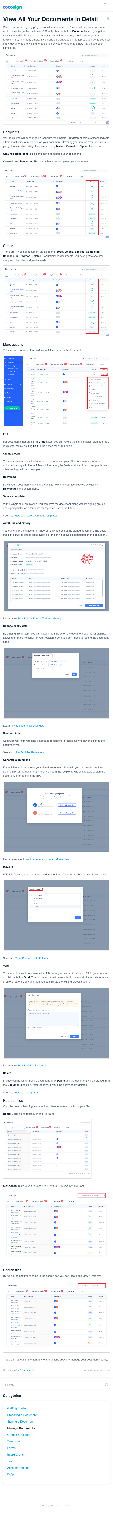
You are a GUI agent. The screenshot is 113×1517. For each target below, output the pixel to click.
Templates (14, 1441)
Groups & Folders (18, 1434)
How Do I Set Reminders (29, 752)
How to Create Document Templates (36, 515)
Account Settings (18, 1467)
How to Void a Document (32, 1065)
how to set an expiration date (27, 725)
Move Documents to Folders (31, 958)
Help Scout (67, 1506)
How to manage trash (27, 1092)
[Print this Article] (108, 18)
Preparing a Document (22, 1415)
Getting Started (17, 1408)
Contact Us (30, 1370)
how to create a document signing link (47, 859)
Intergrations (15, 1454)
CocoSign (46, 1506)
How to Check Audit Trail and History (39, 618)
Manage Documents (21, 1428)
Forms (11, 1448)
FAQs (10, 1474)
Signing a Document (20, 1421)
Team (10, 1461)
